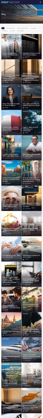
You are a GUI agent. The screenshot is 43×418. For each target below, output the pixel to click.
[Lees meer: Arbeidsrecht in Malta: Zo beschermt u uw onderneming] (11, 299)
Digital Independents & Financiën (22, 28)
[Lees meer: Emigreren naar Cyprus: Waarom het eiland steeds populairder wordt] (32, 400)
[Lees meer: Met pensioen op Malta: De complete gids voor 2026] (11, 198)
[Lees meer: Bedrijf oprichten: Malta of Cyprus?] (11, 324)
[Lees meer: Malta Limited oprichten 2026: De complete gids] (32, 147)
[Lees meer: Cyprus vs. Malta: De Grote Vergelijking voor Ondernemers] (32, 122)
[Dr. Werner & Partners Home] (10, 2)
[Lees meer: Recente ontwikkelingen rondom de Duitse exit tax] (11, 46)
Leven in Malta (12, 30)
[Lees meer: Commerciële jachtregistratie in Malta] (11, 350)
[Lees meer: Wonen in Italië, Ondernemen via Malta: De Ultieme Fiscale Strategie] (11, 173)
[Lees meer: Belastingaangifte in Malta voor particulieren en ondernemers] (32, 223)
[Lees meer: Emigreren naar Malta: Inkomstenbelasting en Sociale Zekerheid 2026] (32, 350)
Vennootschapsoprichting (10, 28)
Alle (3, 28)
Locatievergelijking (20, 30)
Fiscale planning (33, 28)
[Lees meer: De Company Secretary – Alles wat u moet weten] (11, 249)
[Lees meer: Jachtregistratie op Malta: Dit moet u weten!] (32, 249)
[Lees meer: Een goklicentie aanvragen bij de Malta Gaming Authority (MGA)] (11, 223)
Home (2, 22)
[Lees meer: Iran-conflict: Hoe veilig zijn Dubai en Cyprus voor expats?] (32, 97)
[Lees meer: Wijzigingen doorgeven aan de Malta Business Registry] (32, 46)
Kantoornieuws (4, 30)
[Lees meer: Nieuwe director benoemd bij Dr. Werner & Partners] (11, 97)
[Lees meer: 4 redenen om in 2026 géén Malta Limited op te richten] (11, 147)
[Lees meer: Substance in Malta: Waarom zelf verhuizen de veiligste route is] (32, 375)
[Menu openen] (40, 2)
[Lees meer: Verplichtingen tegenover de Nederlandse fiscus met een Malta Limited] (11, 400)
